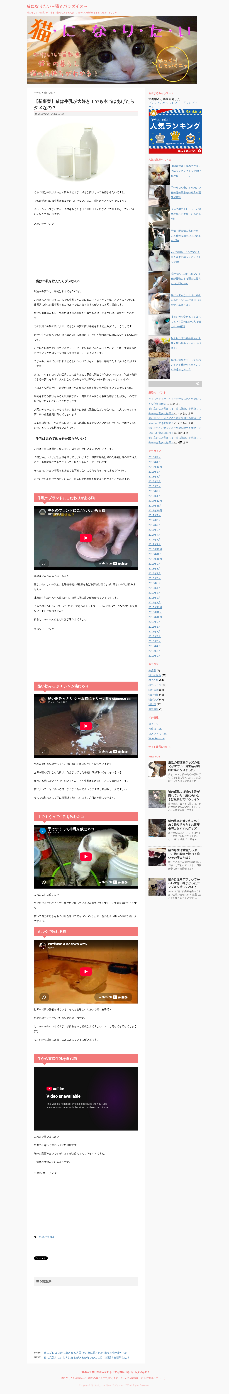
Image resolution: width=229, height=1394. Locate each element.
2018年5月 (154, 476)
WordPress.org (156, 738)
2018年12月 (155, 466)
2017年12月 (155, 500)
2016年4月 (154, 588)
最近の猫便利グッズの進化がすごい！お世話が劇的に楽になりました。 (184, 766)
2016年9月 (154, 563)
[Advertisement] (61, 248)
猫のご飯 (44, 1236)
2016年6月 (154, 578)
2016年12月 (155, 549)
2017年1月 (154, 544)
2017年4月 (154, 534)
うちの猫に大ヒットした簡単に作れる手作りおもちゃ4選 (186, 214)
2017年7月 (154, 525)
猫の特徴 (153, 694)
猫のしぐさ (154, 685)
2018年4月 (154, 481)
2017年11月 (155, 505)
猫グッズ (153, 699)
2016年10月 (155, 558)
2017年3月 (154, 539)
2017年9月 (154, 515)
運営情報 (153, 709)
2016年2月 (154, 597)
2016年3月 (154, 592)
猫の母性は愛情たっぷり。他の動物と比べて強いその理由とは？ (184, 854)
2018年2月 (154, 491)
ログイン (153, 723)
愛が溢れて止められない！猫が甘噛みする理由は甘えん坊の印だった (186, 278)
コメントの (157, 733)
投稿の (155, 728)
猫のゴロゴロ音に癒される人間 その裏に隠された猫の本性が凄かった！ (87, 1352)
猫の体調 (153, 689)
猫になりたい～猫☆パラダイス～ (57, 6)
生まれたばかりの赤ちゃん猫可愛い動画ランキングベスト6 (186, 343)
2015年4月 (154, 646)
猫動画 (152, 704)
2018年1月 (154, 496)
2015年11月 (155, 612)
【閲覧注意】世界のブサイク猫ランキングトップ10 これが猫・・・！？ (186, 171)
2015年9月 (154, 621)
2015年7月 (154, 631)
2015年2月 (154, 655)
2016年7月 (154, 573)
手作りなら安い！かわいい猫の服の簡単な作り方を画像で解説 (186, 192)
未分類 (152, 670)
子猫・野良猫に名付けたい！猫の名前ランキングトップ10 (186, 235)
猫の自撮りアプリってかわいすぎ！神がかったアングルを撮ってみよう (186, 364)
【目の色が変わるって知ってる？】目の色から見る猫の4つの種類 (186, 321)
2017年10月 (155, 510)
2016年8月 (154, 568)
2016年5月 (154, 583)
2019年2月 (154, 457)
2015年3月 (154, 650)
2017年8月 (154, 520)
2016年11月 (155, 554)
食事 (52, 1236)
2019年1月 (154, 462)
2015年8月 (154, 626)
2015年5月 (154, 641)
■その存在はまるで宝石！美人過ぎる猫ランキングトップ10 (186, 257)
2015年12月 (155, 607)
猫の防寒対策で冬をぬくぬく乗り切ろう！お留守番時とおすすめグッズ (184, 824)
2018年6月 (154, 471)
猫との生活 (154, 675)
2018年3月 (154, 486)
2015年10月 (155, 617)
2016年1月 (154, 602)
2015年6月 (154, 636)
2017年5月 (154, 529)
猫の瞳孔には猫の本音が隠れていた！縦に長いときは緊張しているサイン (184, 795)
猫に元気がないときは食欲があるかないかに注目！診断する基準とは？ (87, 1357)
